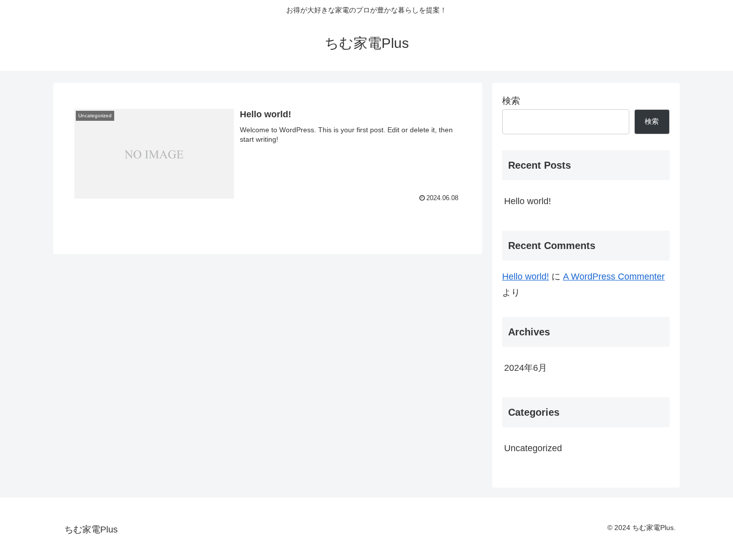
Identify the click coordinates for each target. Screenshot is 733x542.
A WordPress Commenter (614, 276)
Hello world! (527, 201)
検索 (511, 101)
